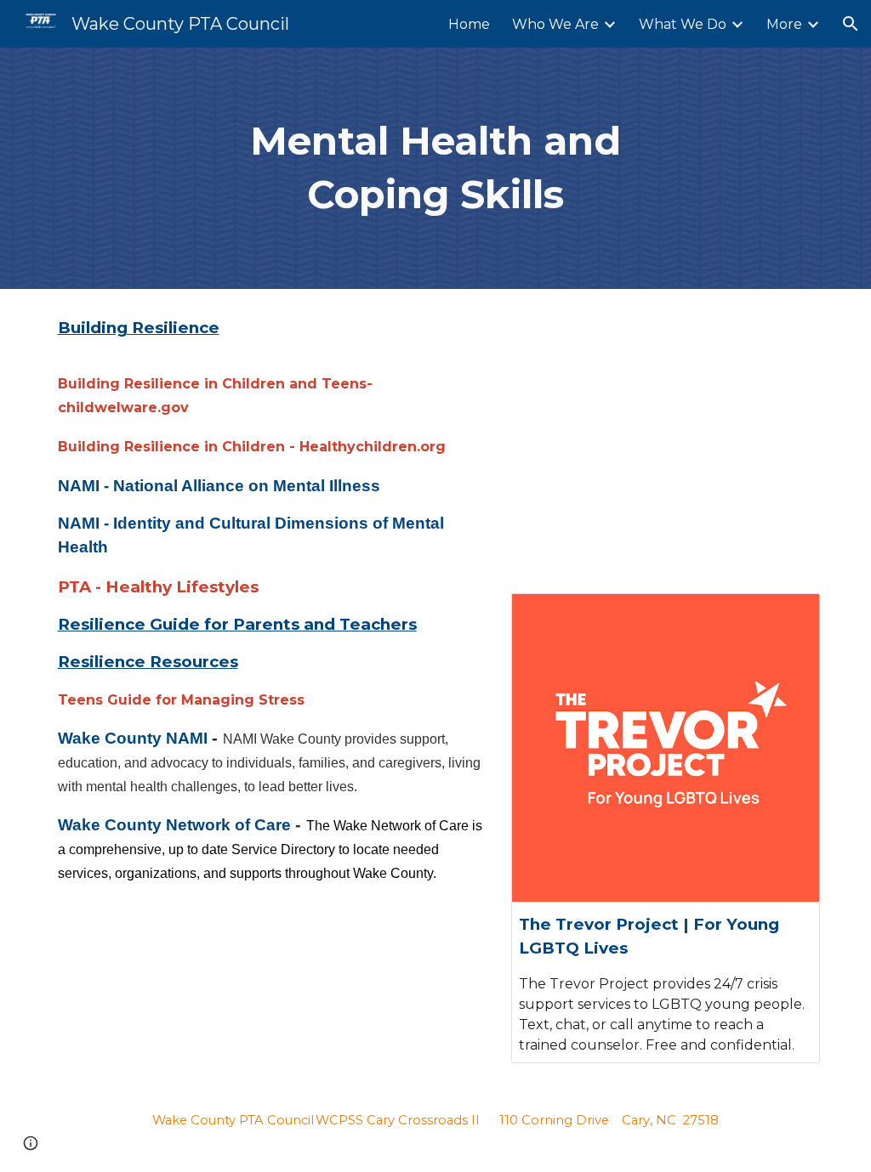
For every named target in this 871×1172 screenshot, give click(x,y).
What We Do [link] (682, 24)
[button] (850, 23)
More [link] (784, 24)
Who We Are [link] (555, 24)
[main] (435, 168)
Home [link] (469, 24)
